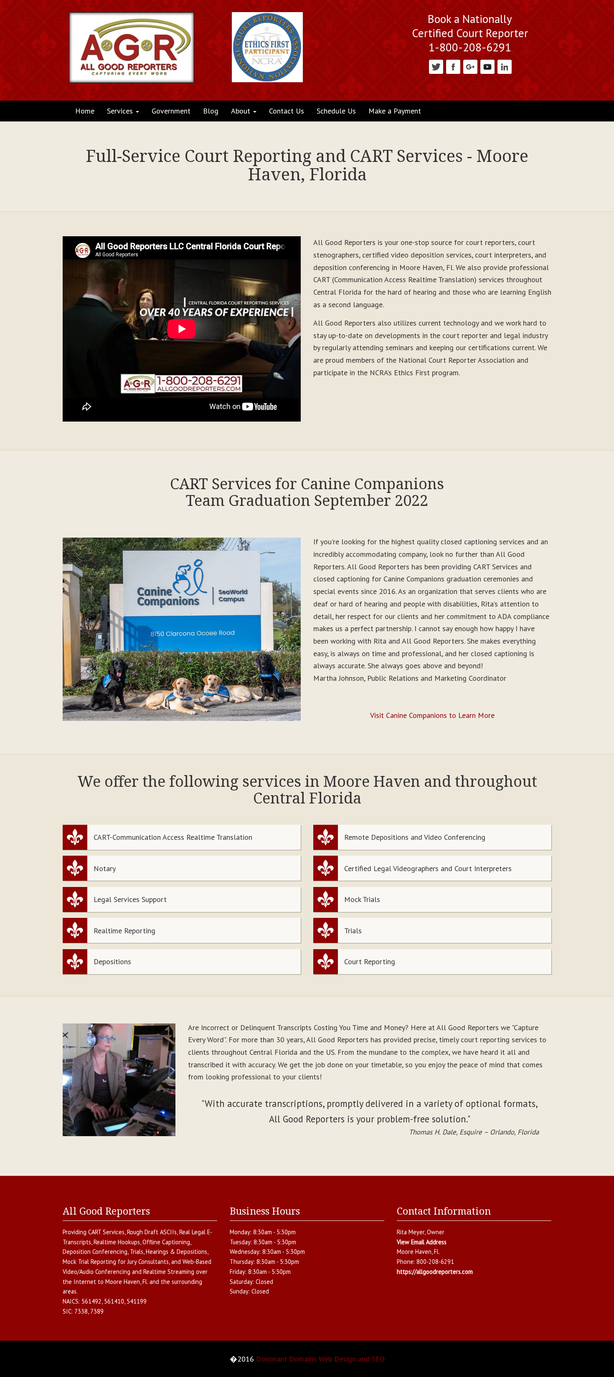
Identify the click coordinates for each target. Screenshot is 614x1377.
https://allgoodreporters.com (435, 1272)
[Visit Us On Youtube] (487, 66)
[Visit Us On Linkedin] (504, 66)
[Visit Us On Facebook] (453, 66)
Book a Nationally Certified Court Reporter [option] (470, 26)
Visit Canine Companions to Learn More (432, 715)
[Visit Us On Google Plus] (470, 66)
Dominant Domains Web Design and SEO (320, 1359)
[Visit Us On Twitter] (435, 66)
